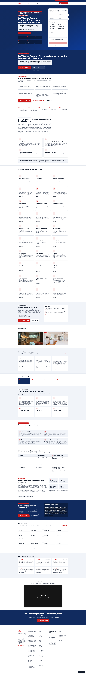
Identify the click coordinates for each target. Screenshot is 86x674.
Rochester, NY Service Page (39, 100)
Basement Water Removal (32, 645)
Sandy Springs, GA (59, 535)
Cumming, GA (46, 543)
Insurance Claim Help (52, 638)
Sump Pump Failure (31, 637)
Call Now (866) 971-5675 (24, 320)
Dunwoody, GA (33, 540)
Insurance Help (33, 3)
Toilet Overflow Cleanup (31, 651)
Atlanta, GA (20, 527)
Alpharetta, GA (21, 538)
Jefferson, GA (41, 642)
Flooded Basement (31, 632)
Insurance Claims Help (62, 635)
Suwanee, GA (59, 530)
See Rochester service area (39, 67)
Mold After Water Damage (32, 641)
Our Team (49, 3)
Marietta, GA (46, 538)
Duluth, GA (20, 530)
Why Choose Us (51, 636)
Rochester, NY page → (34, 515)
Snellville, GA (33, 535)
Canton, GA (40, 666)
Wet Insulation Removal (31, 650)
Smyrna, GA (46, 540)
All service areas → (65, 525)
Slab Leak (29, 656)
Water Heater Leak (31, 655)
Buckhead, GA (46, 535)
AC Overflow (30, 660)
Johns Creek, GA (21, 543)
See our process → (30, 496)
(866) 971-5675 (64, 3)
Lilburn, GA (20, 535)
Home (60, 631)
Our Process (43, 3)
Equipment (38, 3)
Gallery (46, 3)
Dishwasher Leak (30, 654)
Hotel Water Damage (31, 666)
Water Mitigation (30, 642)
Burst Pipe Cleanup (31, 636)
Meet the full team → (22, 496)
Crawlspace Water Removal (32, 647)
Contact (56, 3)
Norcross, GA (40, 645)
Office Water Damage (31, 667)
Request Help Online (34, 320)
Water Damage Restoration (32, 631)
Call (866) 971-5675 (24, 515)
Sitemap (60, 640)
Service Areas (28, 3)
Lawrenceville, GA (34, 527)
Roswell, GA (33, 538)
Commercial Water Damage (32, 640)
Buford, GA (58, 527)
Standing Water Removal (31, 646)
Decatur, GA (58, 538)
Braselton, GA (41, 641)
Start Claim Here (49, 100)
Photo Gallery (61, 636)
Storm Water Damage (31, 661)
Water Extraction (30, 635)
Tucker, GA (58, 540)
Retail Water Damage (31, 668)
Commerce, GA (46, 530)
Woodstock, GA (59, 543)
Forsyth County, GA (41, 669)
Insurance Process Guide (52, 644)
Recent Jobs (61, 637)
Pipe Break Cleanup (31, 659)
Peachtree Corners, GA (34, 543)
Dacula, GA (45, 527)
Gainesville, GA (33, 530)
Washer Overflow (30, 652)
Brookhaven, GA (21, 540)
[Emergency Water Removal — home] (19, 3)
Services (24, 3)
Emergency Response (52, 637)
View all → (66, 353)
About (53, 3)
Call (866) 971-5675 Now (25, 67)
